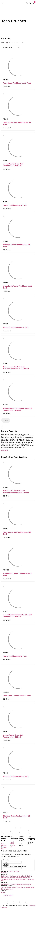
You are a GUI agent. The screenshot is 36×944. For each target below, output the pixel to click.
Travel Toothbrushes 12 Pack (15, 205)
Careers (26, 884)
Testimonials (5, 887)
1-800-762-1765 (14, 871)
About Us (4, 884)
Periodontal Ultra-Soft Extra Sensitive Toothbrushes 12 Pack (16, 368)
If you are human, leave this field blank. (15, 866)
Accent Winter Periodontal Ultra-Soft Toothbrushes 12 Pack (17, 409)
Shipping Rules (25, 887)
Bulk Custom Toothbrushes (9, 876)
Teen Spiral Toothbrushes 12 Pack (17, 83)
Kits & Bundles (22, 876)
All (22, 42)
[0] (33, 3)
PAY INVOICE (8, 895)
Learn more (3, 943)
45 (17, 42)
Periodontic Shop (24, 879)
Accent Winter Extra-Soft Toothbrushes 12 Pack (13, 165)
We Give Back (19, 884)
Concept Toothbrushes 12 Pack (16, 327)
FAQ (10, 887)
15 (7, 42)
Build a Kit (4, 450)
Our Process (11, 884)
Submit (5, 864)
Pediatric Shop (18, 877)
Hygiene (10, 877)
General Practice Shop (12, 879)
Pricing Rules (16, 887)
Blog (30, 884)
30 (12, 42)
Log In (3, 892)
